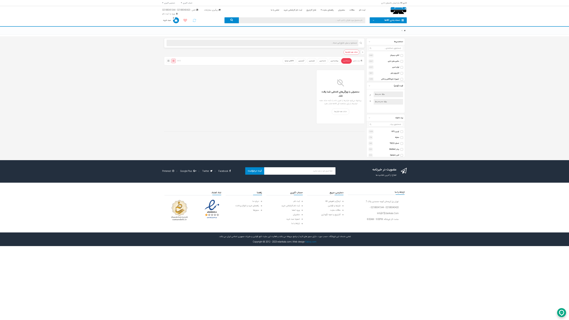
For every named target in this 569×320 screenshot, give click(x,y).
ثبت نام (165, 14)
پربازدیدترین (334, 61)
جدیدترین (322, 61)
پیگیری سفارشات (211, 10)
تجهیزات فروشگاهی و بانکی (390, 79)
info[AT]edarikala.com (388, 213)
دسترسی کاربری (169, 2)
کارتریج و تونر (395, 73)
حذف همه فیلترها (351, 52)
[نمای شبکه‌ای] (173, 61)
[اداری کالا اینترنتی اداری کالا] (405, 31)
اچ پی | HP (395, 131)
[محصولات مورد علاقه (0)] (185, 21)
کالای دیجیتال (394, 55)
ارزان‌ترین (312, 61)
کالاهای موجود (289, 61)
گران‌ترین (301, 61)
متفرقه (397, 137)
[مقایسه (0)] (194, 21)
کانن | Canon (394, 155)
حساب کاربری (187, 2)
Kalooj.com (310, 242)
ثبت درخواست (255, 171)
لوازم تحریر (395, 67)
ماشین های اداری (393, 61)
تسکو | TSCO (394, 143)
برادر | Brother (394, 149)
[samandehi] (179, 210)
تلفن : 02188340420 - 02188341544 (179, 10)
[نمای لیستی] (168, 61)
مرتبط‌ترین (346, 61)
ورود (173, 14)
